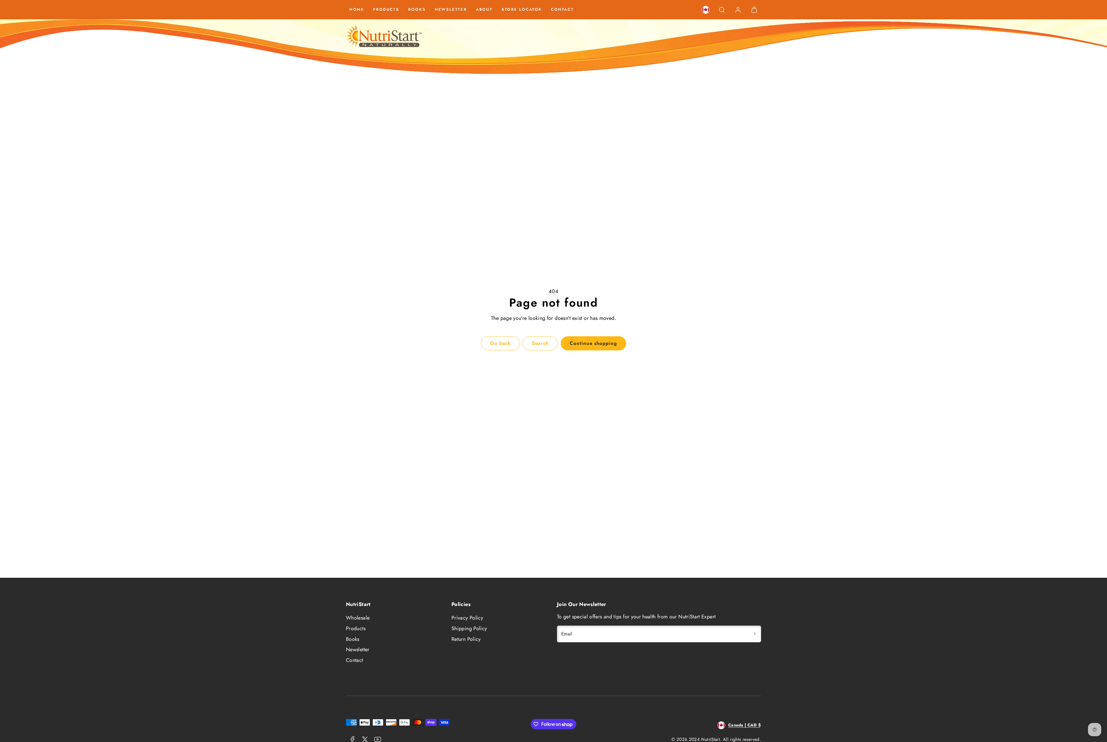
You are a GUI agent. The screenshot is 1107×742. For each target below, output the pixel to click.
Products (386, 9)
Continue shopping (593, 343)
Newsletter (451, 9)
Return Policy (466, 639)
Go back (500, 343)
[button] (722, 10)
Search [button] (540, 343)
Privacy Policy (467, 618)
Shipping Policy (469, 628)
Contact (562, 9)
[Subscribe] (754, 634)
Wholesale (358, 618)
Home (356, 9)
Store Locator (522, 9)
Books (417, 9)
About (484, 9)
